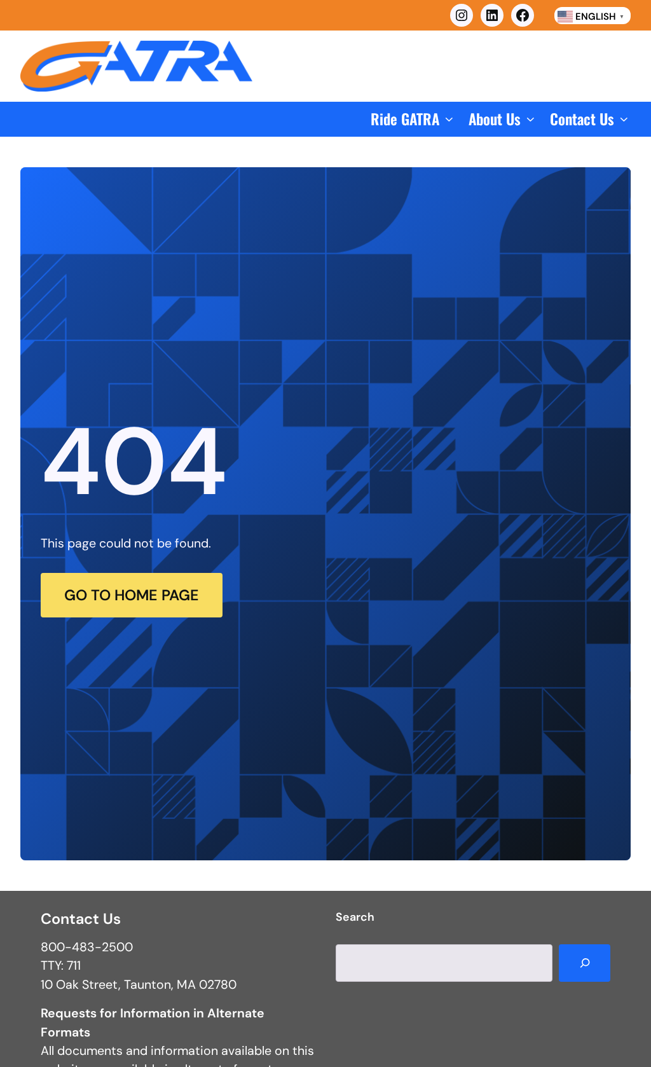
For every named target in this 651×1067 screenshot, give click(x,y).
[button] (413, 119)
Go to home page (131, 595)
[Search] (584, 963)
